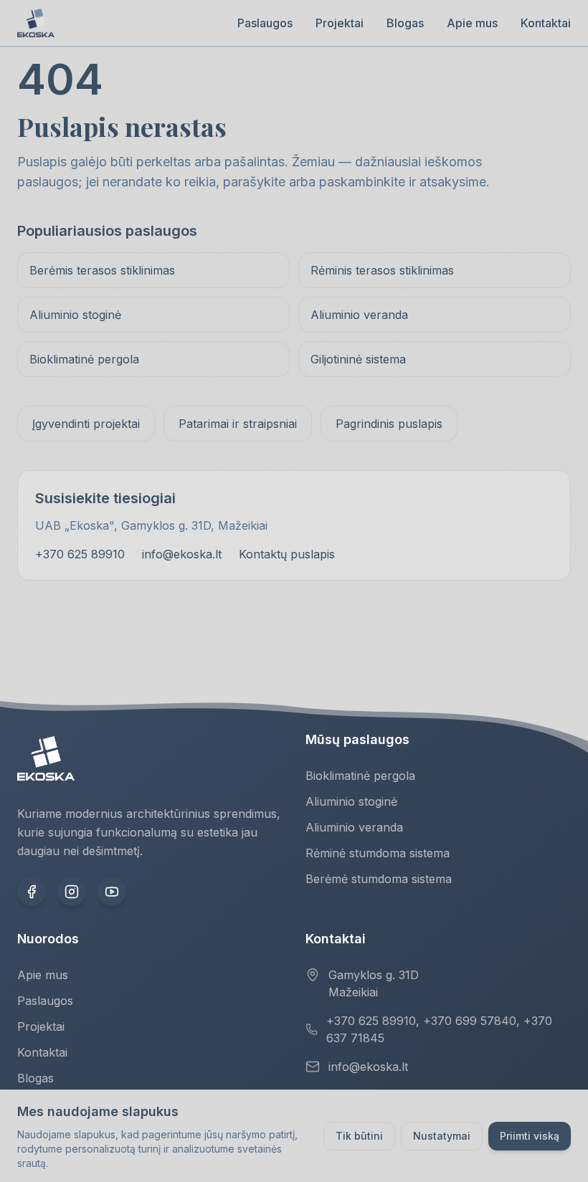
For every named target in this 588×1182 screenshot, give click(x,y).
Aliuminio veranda (359, 315)
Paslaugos (265, 23)
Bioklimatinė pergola (84, 359)
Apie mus (472, 23)
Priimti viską (529, 1136)
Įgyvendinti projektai (86, 423)
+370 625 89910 (80, 554)
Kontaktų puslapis (287, 554)
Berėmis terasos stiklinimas (102, 270)
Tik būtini (359, 1136)
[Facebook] (31, 891)
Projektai (340, 23)
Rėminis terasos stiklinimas (382, 270)
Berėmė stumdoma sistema (378, 879)
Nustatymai (441, 1136)
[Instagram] (71, 891)
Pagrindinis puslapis (389, 423)
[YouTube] (112, 891)
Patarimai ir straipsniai (238, 423)
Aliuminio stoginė (75, 315)
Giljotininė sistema (358, 359)
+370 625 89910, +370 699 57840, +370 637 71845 (439, 1029)
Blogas (405, 23)
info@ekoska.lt (182, 554)
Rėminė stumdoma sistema (377, 853)
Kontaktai (546, 23)
